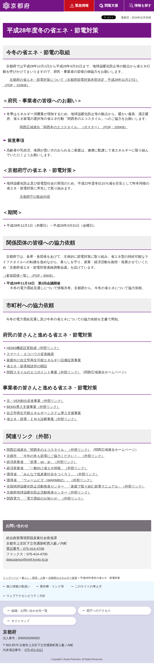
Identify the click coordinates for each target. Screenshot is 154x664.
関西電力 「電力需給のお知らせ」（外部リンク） (45, 498)
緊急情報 (82, 5)
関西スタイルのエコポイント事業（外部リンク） (44, 372)
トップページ (11, 577)
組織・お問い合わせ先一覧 (29, 610)
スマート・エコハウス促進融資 (30, 354)
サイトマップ (20, 621)
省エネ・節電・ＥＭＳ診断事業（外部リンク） (42, 419)
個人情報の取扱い (18, 586)
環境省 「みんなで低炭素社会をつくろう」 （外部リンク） (53, 474)
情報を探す (142, 5)
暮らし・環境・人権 (33, 577)
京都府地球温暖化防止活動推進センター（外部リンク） (49, 492)
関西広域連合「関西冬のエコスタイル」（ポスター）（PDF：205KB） (74, 127)
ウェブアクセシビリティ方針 (25, 595)
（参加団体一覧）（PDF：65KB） (29, 275)
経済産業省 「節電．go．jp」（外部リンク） (42, 462)
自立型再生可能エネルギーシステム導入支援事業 (44, 413)
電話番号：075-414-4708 (25, 549)
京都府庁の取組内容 (35, 197)
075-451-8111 (34, 650)
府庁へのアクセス (99, 610)
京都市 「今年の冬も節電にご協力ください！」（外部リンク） (56, 456)
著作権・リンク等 (52, 586)
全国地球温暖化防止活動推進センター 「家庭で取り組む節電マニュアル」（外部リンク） (76, 486)
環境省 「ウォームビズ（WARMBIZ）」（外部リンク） (50, 480)
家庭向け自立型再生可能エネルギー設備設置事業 (44, 360)
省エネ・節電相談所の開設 (27, 366)
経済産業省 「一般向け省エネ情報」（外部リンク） (47, 468)
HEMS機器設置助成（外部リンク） (33, 348)
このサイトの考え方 (88, 586)
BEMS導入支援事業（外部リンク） (33, 407)
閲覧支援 (111, 5)
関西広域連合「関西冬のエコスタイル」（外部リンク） (49, 450)
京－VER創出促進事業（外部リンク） (35, 401)
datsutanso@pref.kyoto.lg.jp (27, 559)
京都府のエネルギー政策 (62, 577)
